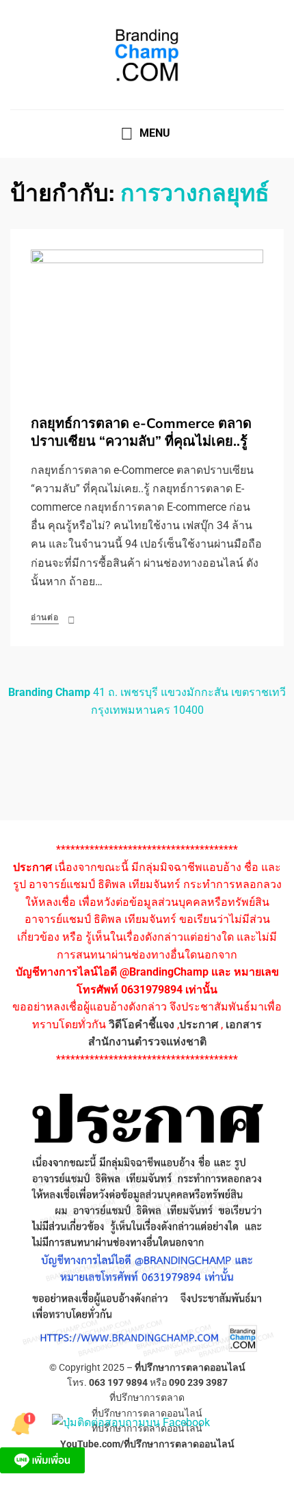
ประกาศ (198, 1024)
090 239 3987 (198, 1382)
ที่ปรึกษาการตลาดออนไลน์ (190, 1367)
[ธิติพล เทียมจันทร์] (24, 1421)
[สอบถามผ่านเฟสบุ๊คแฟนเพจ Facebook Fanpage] (131, 1421)
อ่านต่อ (45, 617)
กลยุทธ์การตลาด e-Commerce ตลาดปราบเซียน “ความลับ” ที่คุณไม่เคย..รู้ (141, 432)
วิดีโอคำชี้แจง (141, 1024)
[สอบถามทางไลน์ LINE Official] (42, 1459)
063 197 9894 (118, 1382)
